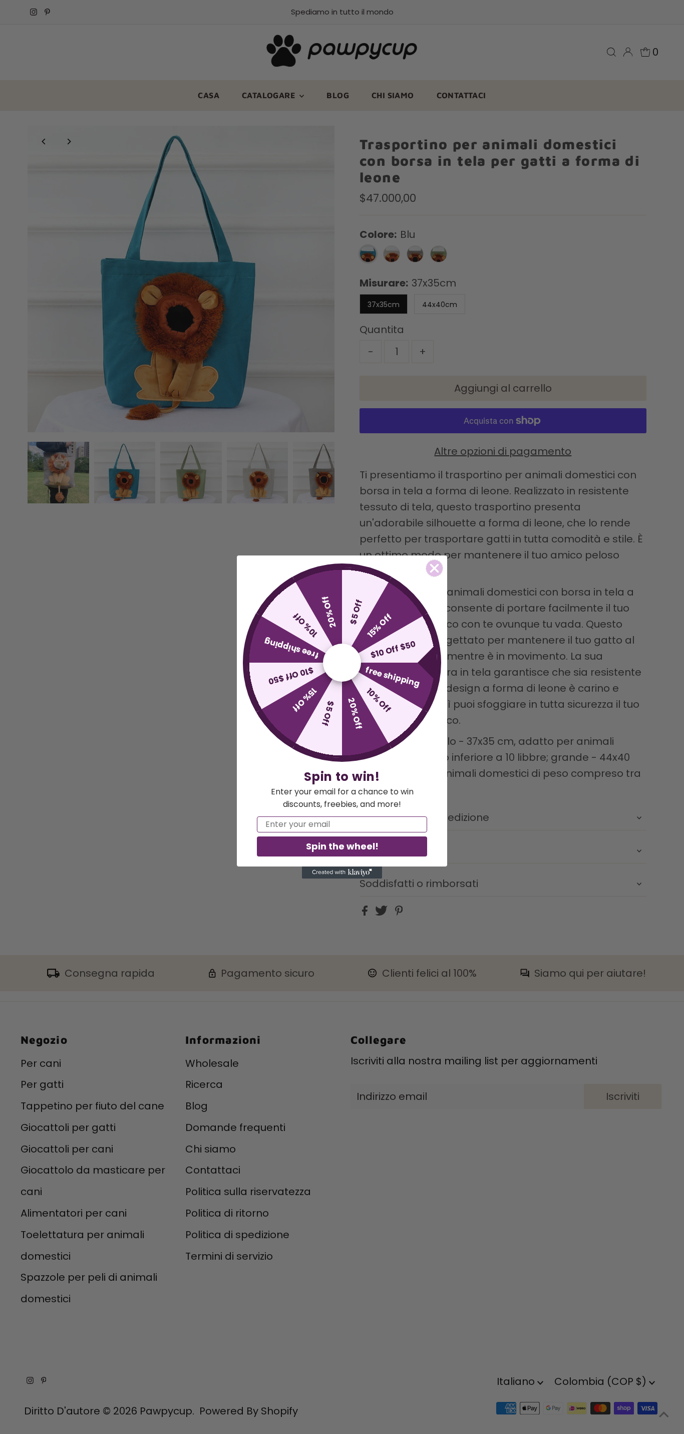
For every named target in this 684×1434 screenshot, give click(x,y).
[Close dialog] (434, 568)
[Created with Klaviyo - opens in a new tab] (342, 873)
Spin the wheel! (342, 846)
